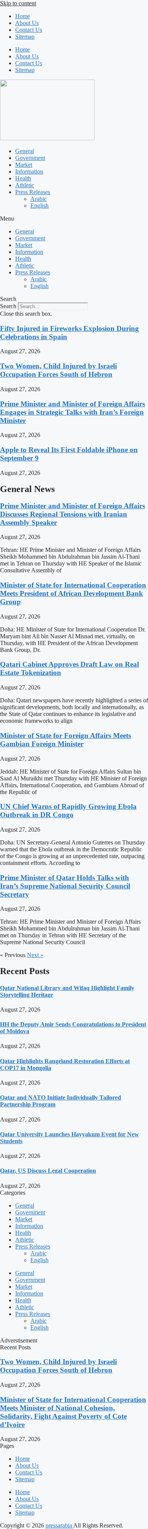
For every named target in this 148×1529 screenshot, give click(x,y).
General (24, 151)
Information (29, 171)
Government (30, 158)
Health (23, 178)
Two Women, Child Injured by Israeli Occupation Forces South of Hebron (58, 370)
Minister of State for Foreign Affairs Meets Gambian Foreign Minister (65, 740)
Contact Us (28, 30)
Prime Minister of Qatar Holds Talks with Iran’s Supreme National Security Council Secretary (65, 886)
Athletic (24, 185)
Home (22, 16)
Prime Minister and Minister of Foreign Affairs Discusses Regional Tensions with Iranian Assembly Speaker (72, 514)
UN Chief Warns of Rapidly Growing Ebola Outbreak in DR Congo (68, 810)
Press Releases (32, 192)
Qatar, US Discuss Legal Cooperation (48, 1170)
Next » (35, 955)
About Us (27, 23)
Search (8, 306)
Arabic (38, 199)
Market (23, 164)
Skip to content (18, 3)
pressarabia (59, 1525)
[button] (74, 218)
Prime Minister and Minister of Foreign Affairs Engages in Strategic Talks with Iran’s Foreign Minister (72, 412)
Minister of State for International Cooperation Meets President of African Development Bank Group (73, 593)
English (39, 205)
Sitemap (25, 36)
